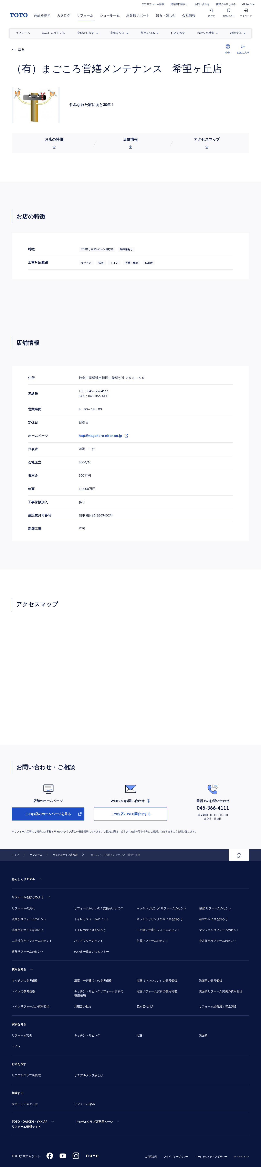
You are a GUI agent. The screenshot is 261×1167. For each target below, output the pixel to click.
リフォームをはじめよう (28, 897)
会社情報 (188, 15)
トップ (15, 855)
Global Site (248, 4)
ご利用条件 (151, 1156)
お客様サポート (137, 15)
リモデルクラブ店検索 (65, 855)
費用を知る (19, 969)
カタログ (63, 15)
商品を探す (42, 15)
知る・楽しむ (166, 15)
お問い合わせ (202, 4)
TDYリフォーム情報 (153, 4)
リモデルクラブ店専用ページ (94, 1121)
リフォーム (85, 15)
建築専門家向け (179, 4)
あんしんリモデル (23, 879)
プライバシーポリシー (176, 1156)
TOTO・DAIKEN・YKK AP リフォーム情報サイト (29, 1124)
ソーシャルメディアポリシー (211, 1156)
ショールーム (110, 15)
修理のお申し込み (226, 4)
